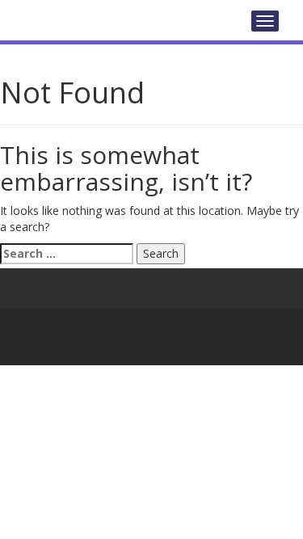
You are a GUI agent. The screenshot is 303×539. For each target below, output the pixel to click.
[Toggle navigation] (265, 21)
